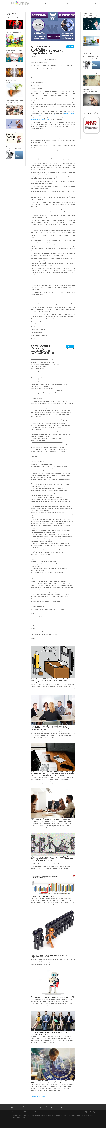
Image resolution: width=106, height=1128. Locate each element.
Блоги (74, 3)
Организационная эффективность (49, 1108)
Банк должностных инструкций (62, 3)
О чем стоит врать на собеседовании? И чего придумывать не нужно (50, 1033)
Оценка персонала (86, 1106)
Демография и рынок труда (42, 896)
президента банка (69, 113)
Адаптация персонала (72, 1106)
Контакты (64, 1108)
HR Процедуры (45, 3)
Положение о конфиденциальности (20, 1115)
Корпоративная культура (43, 1106)
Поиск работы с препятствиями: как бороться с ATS (52, 997)
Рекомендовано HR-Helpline (13, 13)
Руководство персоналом (26, 1106)
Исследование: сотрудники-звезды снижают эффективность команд (49, 956)
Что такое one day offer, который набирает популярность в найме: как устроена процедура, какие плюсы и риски (51, 727)
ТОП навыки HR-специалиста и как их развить (50, 819)
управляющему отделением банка (40, 119)
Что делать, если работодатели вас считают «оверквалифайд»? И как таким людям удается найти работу (50, 680)
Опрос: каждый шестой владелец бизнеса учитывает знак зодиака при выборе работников (53, 1081)
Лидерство (14, 1106)
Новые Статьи (88, 54)
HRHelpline (24, 1112)
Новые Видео (87, 13)
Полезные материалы (84, 3)
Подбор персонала (58, 1106)
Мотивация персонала (31, 1108)
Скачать (70, 47)
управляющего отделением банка (48, 115)
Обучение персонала (17, 1108)
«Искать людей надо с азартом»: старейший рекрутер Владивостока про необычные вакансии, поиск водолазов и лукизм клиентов (52, 858)
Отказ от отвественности (38, 1115)
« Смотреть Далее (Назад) (38, 1096)
